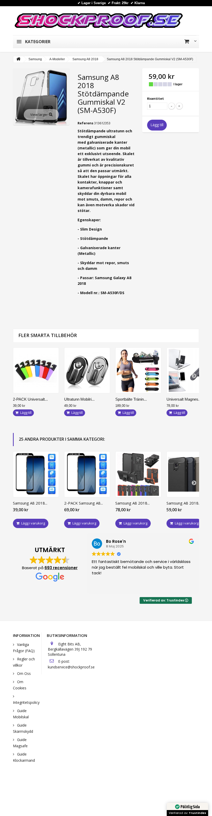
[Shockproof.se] (98, 20)
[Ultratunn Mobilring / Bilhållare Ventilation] (87, 370)
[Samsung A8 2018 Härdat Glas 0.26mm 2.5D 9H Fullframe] (36, 474)
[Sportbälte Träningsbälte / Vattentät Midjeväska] (138, 370)
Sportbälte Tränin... (131, 399)
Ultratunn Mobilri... (79, 399)
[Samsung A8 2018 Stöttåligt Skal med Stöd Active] (138, 474)
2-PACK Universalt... (30, 399)
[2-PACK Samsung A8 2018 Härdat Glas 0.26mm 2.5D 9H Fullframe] (87, 474)
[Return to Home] (18, 59)
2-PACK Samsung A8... (83, 503)
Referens (85, 123)
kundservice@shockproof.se (71, 667)
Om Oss (23, 673)
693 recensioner (61, 567)
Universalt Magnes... (183, 399)
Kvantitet (155, 98)
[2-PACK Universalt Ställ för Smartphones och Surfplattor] (36, 370)
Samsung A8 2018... (30, 503)
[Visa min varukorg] (190, 41)
